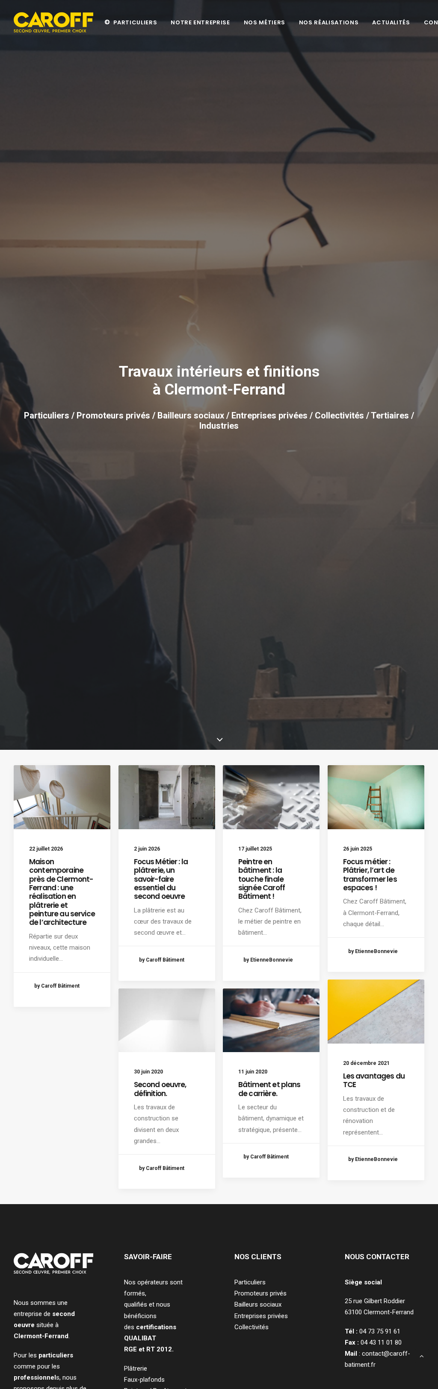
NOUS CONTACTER (377, 1256)
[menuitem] (131, 22)
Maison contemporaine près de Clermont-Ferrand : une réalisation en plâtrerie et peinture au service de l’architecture (62, 892)
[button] (62, 797)
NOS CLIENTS (257, 1256)
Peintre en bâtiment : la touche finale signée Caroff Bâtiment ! (261, 879)
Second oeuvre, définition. (160, 1088)
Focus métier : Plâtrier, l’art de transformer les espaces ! (370, 875)
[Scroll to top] (422, 1356)
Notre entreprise (200, 22)
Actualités (391, 22)
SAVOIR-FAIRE (148, 1256)
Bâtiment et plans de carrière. (269, 1088)
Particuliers (135, 22)
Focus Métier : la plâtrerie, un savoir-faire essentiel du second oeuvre (161, 879)
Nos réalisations (328, 22)
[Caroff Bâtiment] (53, 22)
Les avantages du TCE (374, 1080)
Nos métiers (264, 22)
